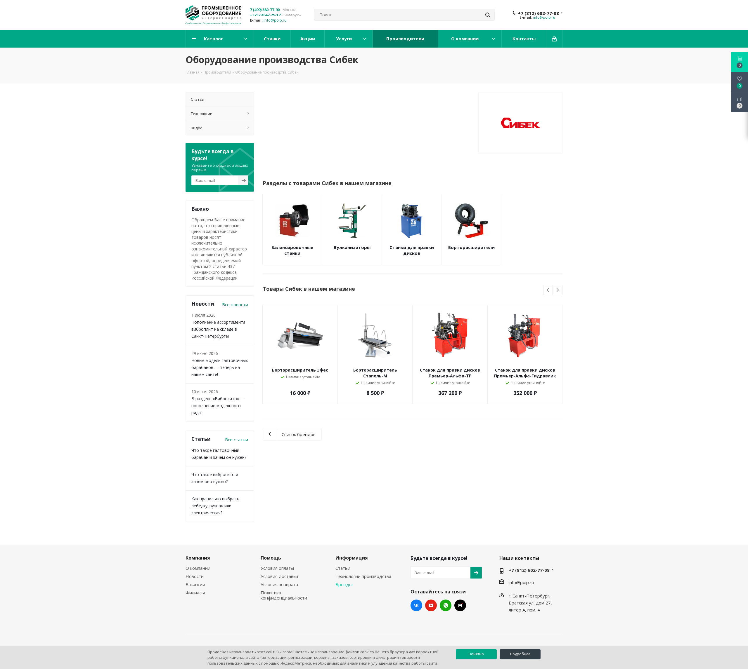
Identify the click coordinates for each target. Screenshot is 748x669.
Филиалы (195, 592)
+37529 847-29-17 (265, 15)
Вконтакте (416, 605)
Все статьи (236, 439)
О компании (198, 568)
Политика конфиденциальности (284, 595)
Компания (198, 558)
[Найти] (488, 15)
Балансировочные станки (292, 250)
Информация (351, 558)
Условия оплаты (277, 568)
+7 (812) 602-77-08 (538, 13)
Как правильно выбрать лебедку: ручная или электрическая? (215, 505)
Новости (195, 576)
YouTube (431, 605)
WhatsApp (445, 605)
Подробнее (520, 653)
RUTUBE (460, 605)
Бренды (343, 584)
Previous (548, 290)
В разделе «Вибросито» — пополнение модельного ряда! (218, 405)
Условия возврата (279, 584)
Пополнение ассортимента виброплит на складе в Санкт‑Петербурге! (218, 329)
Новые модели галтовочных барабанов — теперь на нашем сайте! (219, 367)
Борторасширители (471, 247)
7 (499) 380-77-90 (265, 9)
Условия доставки (279, 576)
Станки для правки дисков (411, 250)
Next (557, 290)
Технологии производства (363, 576)
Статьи (342, 568)
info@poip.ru (275, 20)
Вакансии (195, 584)
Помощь (271, 558)
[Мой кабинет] (554, 39)
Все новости (235, 304)
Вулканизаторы (352, 247)
